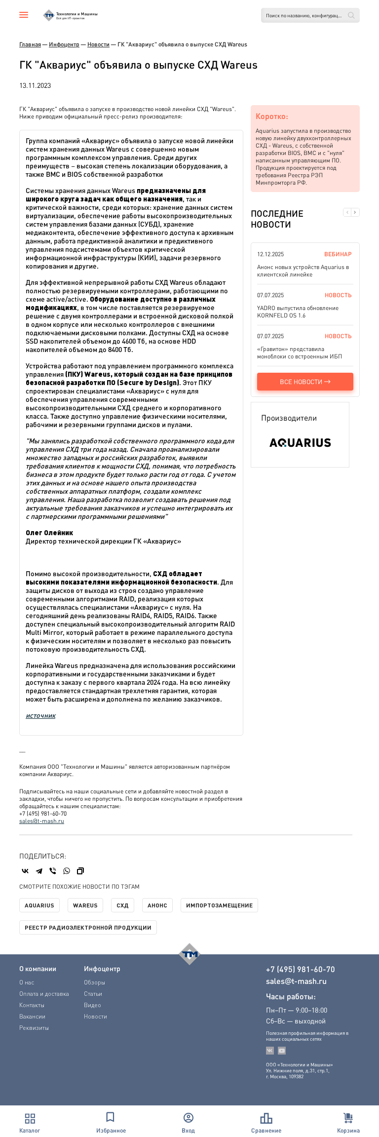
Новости (98, 44)
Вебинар (338, 254)
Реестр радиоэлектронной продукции (88, 927)
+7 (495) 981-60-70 (300, 969)
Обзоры (94, 982)
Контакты (31, 1005)
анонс (157, 905)
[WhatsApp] (67, 871)
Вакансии (32, 1016)
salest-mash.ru (296, 981)
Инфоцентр (64, 44)
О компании (37, 968)
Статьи (93, 993)
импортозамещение (219, 905)
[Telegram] (39, 871)
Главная (30, 44)
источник (40, 714)
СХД (122, 905)
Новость (338, 295)
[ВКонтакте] (25, 871)
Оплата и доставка (44, 993)
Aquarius (39, 905)
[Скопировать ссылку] (80, 871)
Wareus (85, 905)
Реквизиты (34, 1027)
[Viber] (53, 871)
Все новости (301, 381)
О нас (26, 982)
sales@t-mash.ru (41, 820)
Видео (92, 1005)
